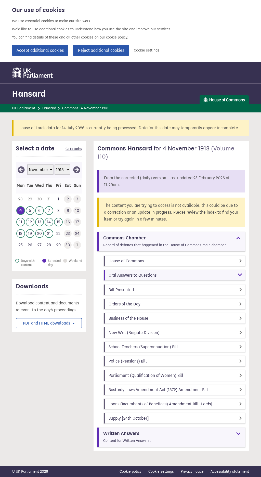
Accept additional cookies (40, 50)
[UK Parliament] (33, 72)
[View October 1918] (21, 169)
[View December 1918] (77, 169)
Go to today (74, 149)
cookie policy (116, 37)
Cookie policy (130, 471)
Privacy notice (192, 471)
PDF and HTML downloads (47, 323)
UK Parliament (23, 108)
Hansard (29, 93)
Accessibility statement (230, 471)
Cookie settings (146, 50)
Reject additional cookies (101, 50)
